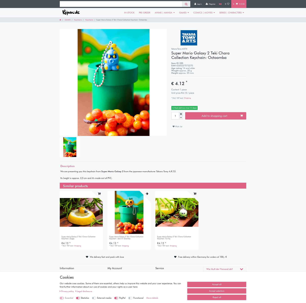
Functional (138, 298)
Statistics (85, 298)
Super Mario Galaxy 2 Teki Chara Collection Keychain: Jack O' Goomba (126, 238)
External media (104, 298)
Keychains (78, 20)
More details (152, 298)
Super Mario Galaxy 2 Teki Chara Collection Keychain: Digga (78, 238)
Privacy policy (67, 291)
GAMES (182, 12)
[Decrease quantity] (181, 118)
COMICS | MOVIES (202, 12)
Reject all (217, 297)
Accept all (216, 284)
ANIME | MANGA (163, 12)
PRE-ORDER (144, 12)
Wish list (178, 126)
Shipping (187, 98)
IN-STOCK (129, 12)
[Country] (220, 4)
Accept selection (216, 291)
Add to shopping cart (214, 115)
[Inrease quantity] (181, 114)
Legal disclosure (84, 291)
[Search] (186, 4)
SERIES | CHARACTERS (230, 12)
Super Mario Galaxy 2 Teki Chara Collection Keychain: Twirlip (174, 238)
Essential (69, 298)
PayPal (122, 298)
